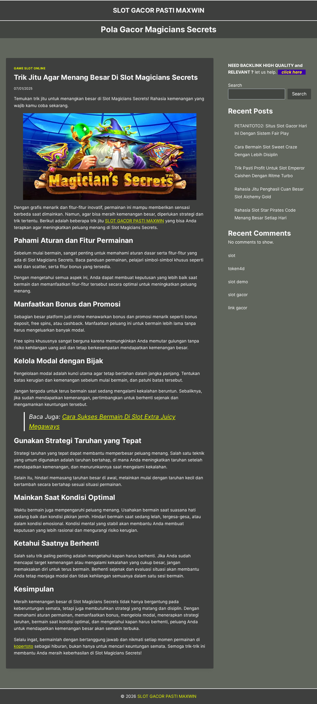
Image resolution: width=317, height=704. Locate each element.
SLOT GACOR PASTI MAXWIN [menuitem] (134, 220)
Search (235, 85)
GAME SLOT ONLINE (30, 68)
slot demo (238, 281)
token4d (236, 268)
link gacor (237, 307)
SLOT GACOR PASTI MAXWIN (166, 696)
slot (231, 255)
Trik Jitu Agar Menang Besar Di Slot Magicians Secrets (106, 77)
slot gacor (238, 294)
